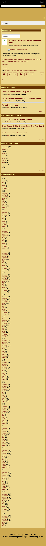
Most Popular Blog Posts (11, 115)
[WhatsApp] (21, 74)
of (2, 151)
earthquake (5, 147)
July (3, 199)
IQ (7, 128)
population (16, 70)
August (4, 181)
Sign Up (4, 2)
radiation (4, 165)
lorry (8, 135)
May (3, 184)
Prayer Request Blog (10, 105)
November (5, 193)
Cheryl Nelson (17, 45)
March (3, 187)
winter (34, 70)
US (5, 70)
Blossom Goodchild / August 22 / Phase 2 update (21, 98)
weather (31, 70)
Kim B (8, 107)
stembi (8, 94)
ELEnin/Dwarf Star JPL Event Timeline (17, 119)
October (4, 195)
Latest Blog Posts (8, 88)
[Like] (42, 74)
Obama (4, 160)
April (3, 185)
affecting (9, 70)
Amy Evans (10, 122)
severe (21, 70)
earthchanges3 (21, 12)
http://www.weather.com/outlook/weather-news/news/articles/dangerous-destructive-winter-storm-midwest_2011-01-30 (22, 60)
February (4, 188)
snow (24, 70)
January (4, 207)
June (3, 182)
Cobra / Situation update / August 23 (16, 92)
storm (3, 162)
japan (3, 153)
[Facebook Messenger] (4, 74)
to (2, 167)
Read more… (5, 64)
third (27, 70)
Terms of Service (30, 534)
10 (8, 68)
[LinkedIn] (15, 74)
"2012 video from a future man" (14, 133)
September (5, 196)
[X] (9, 74)
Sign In (42, 2)
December (4, 212)
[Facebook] (26, 74)
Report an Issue (15, 534)
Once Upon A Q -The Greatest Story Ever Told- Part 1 (23, 126)
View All (41, 111)
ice (12, 70)
